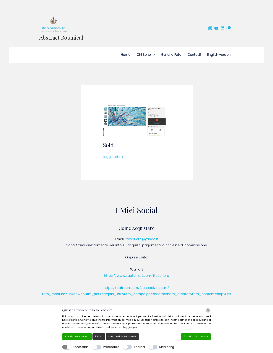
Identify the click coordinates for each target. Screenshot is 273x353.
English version (219, 54)
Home (125, 54)
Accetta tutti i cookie (196, 336)
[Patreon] (228, 28)
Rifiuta (99, 336)
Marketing (166, 347)
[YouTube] (216, 28)
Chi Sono (144, 54)
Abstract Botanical (61, 37)
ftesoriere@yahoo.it (141, 239)
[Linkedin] (222, 28)
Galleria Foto (171, 54)
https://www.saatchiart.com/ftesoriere (136, 275)
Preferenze (111, 347)
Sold (108, 145)
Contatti (194, 54)
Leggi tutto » (113, 156)
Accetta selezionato (77, 336)
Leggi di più (130, 327)
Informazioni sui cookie (122, 336)
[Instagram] (210, 28)
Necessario (80, 347)
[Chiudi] (208, 310)
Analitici (139, 347)
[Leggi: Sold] (136, 119)
